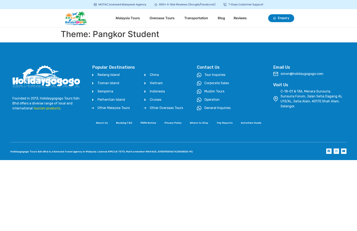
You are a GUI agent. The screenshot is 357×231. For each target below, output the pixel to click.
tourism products (46, 108)
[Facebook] (329, 151)
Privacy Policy (173, 122)
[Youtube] (343, 151)
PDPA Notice (148, 122)
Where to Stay (199, 122)
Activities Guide (251, 122)
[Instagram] (336, 151)
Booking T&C (124, 122)
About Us (102, 122)
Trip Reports (225, 122)
